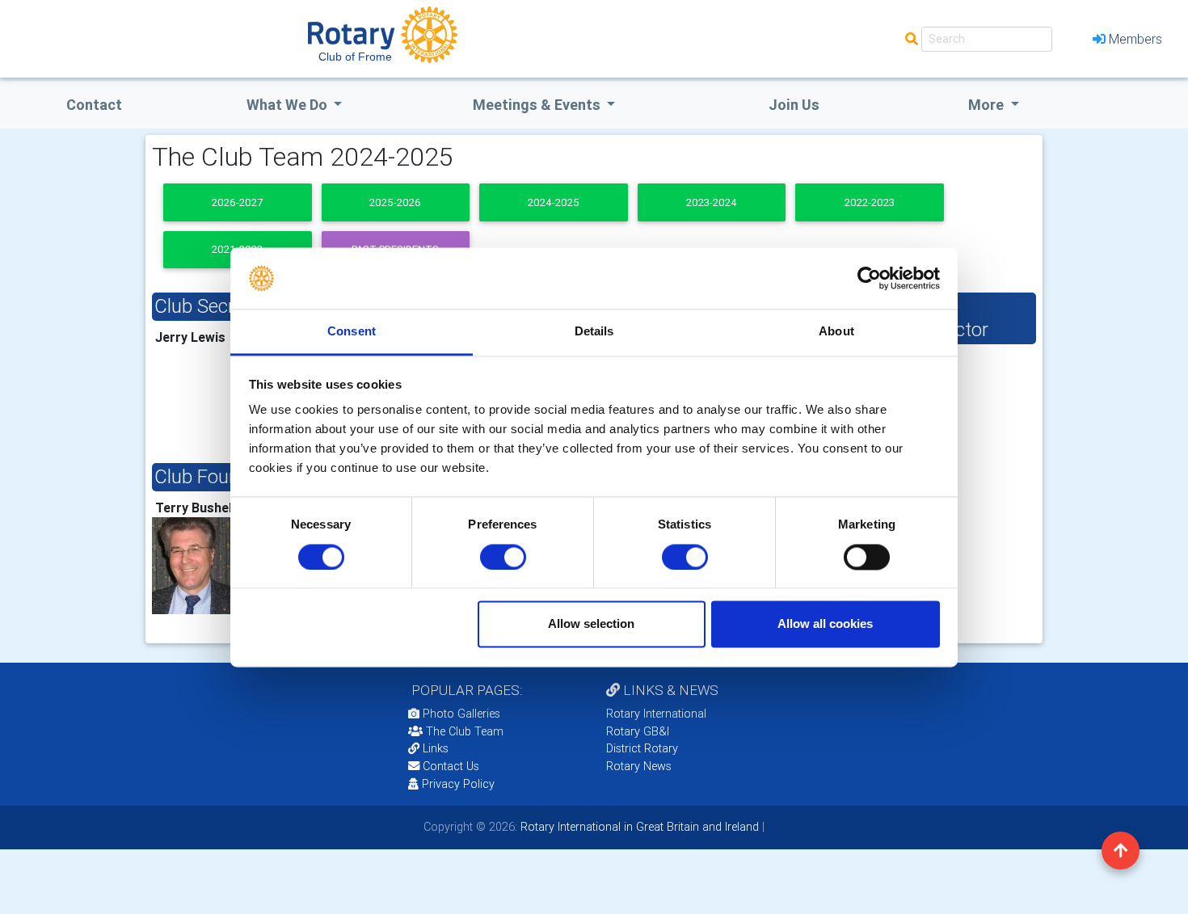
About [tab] (836, 332)
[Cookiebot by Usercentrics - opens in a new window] (869, 278)
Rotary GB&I (637, 731)
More (987, 104)
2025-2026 (395, 202)
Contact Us (449, 766)
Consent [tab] (351, 332)
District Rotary (642, 748)
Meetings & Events (538, 104)
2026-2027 (237, 202)
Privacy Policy (458, 784)
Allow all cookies (825, 624)
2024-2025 (553, 202)
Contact (94, 104)
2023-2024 (711, 202)
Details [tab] (594, 332)
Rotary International (656, 713)
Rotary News (639, 766)
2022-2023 (870, 202)
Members (1135, 39)
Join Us (794, 104)
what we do (288, 104)
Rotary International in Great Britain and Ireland (638, 826)
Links (436, 748)
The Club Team (464, 731)
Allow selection (591, 624)
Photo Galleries (459, 713)
